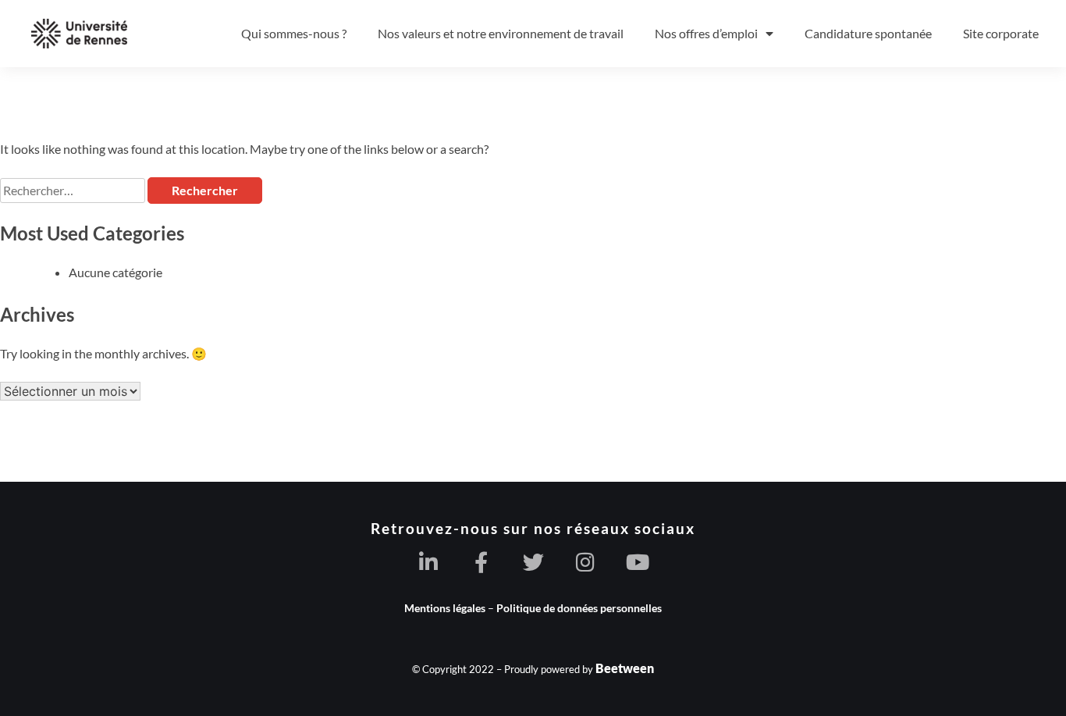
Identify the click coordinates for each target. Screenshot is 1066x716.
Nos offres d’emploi (706, 33)
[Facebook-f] (481, 561)
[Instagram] (585, 561)
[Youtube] (637, 561)
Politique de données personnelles (579, 607)
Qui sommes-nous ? (293, 33)
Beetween (624, 668)
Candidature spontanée (868, 33)
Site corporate (1001, 33)
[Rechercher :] (73, 190)
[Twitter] (533, 561)
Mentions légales (444, 607)
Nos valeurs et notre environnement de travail (501, 33)
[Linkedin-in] (428, 561)
